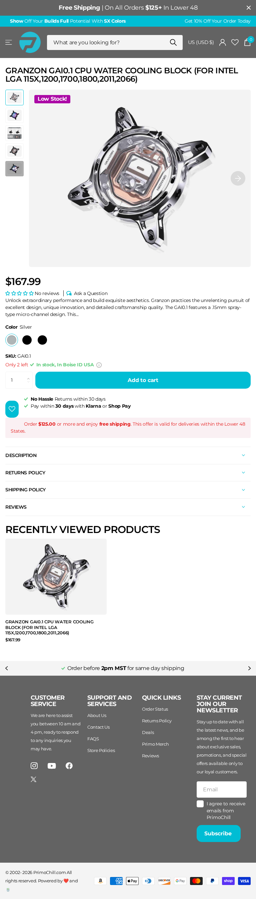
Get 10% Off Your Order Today (218, 21)
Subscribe (218, 833)
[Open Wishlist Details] (235, 42)
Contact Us (98, 727)
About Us (96, 715)
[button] (238, 178)
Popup (99, 365)
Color (18, 327)
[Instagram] (34, 765)
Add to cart (143, 380)
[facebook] (69, 765)
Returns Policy (157, 720)
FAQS (93, 738)
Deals (148, 732)
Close (248, 8)
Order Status (155, 709)
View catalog (9, 42)
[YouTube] (52, 766)
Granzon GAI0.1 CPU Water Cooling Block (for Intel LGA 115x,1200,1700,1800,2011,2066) (49, 627)
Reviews (150, 755)
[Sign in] (222, 42)
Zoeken (173, 42)
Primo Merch (155, 744)
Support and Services (109, 701)
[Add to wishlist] (12, 409)
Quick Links (161, 697)
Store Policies (101, 750)
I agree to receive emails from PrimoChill (226, 810)
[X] (33, 779)
